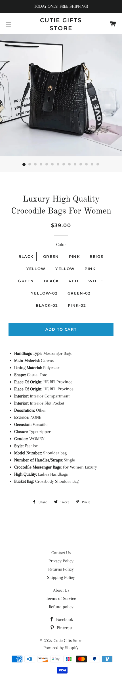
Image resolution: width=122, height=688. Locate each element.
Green (51, 256)
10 (75, 164)
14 (98, 164)
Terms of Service (61, 598)
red (73, 281)
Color (61, 244)
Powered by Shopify (61, 647)
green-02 (79, 293)
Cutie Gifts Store (61, 24)
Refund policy (61, 606)
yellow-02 (44, 293)
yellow (65, 268)
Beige (97, 256)
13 (92, 164)
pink (90, 268)
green (26, 281)
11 (81, 164)
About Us (61, 590)
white (96, 281)
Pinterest (64, 627)
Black (25, 256)
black (51, 281)
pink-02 (77, 305)
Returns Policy (61, 569)
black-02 (47, 305)
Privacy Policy (61, 560)
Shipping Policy (61, 577)
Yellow (36, 268)
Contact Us (61, 552)
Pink (74, 256)
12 (86, 164)
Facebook (64, 619)
